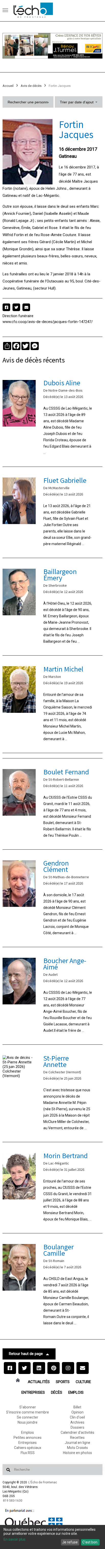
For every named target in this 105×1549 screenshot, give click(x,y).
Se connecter (27, 1417)
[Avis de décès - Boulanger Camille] (52, 1285)
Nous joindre (27, 1422)
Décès (56, 1392)
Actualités (39, 1382)
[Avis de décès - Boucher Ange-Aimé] (52, 995)
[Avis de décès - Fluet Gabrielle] (52, 512)
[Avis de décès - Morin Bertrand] (52, 1187)
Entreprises (33, 1392)
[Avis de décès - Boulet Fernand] (52, 803)
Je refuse (70, 1542)
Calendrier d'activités (77, 1432)
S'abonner (27, 1407)
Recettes (77, 1438)
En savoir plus (14, 1539)
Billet (77, 1407)
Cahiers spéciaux (27, 1448)
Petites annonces (28, 1438)
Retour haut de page (26, 1353)
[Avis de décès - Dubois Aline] (52, 418)
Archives (77, 1422)
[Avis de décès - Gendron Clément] (52, 898)
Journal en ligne (77, 1443)
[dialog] (52, 1537)
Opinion (77, 1412)
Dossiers (77, 1427)
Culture (83, 1382)
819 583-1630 (12, 1500)
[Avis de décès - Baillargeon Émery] (52, 606)
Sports (63, 1382)
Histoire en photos (77, 1453)
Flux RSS (28, 1453)
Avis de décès (31, 86)
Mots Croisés (77, 1448)
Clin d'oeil (77, 1417)
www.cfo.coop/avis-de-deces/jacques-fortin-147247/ (48, 321)
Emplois (76, 1392)
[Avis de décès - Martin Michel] (52, 704)
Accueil (8, 86)
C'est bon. (90, 1542)
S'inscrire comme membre (27, 1412)
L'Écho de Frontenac (42, 1482)
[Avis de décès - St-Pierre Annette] (52, 1093)
